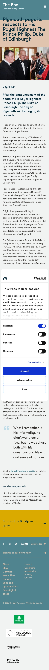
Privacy (28, 574)
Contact (7, 572)
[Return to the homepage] (10, 4)
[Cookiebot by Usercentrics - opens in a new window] (34, 278)
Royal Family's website (23, 471)
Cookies (28, 577)
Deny (24, 389)
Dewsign (39, 603)
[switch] (42, 334)
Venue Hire (9, 575)
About (6, 564)
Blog (5, 568)
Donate (7, 579)
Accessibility (30, 571)
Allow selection (24, 380)
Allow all (24, 371)
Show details (34, 362)
